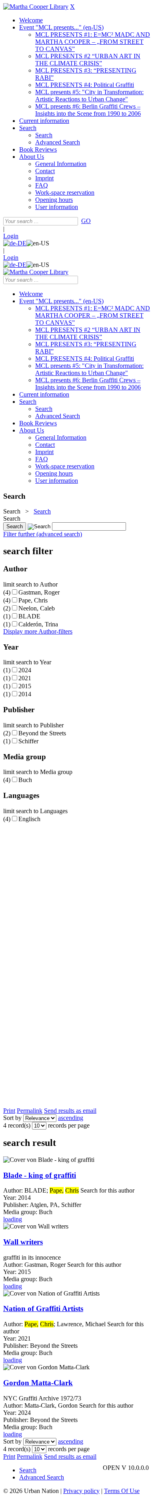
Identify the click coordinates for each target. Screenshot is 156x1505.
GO (86, 220)
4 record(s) (16, 1125)
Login (10, 236)
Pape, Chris (33, 600)
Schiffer (28, 741)
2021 (24, 678)
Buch (25, 779)
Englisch (29, 819)
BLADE (29, 616)
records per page (69, 1125)
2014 (24, 694)
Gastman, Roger (39, 592)
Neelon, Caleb (36, 608)
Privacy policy (81, 1490)
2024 (24, 670)
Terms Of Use (122, 1490)
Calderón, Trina (38, 624)
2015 (24, 686)
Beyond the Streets (42, 733)
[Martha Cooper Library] (35, 6)
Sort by (12, 1117)
